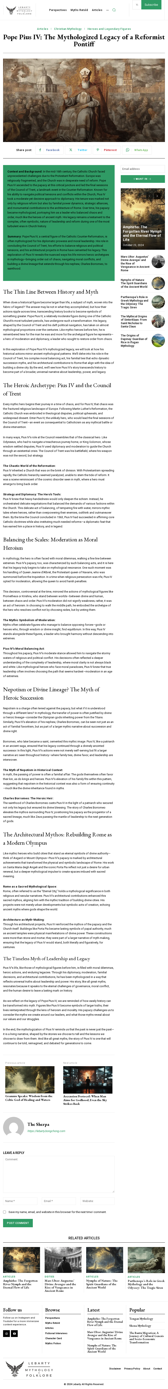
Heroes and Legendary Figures (109, 29)
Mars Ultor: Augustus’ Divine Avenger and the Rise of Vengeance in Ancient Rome (60, 1286)
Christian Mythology (68, 29)
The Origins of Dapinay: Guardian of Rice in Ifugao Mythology (134, 340)
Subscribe (151, 4)
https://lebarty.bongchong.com (46, 1131)
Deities (49, 1277)
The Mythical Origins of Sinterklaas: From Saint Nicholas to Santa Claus (134, 321)
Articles (42, 29)
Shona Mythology (140, 1326)
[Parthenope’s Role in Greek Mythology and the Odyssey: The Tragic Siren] (158, 302)
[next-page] (157, 196)
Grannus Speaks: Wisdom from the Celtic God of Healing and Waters (28, 1098)
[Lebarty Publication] (19, 10)
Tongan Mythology (141, 1319)
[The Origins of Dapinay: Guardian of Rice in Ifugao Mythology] (158, 340)
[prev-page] (149, 196)
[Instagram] (6, 1333)
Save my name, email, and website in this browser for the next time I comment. (58, 1212)
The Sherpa (38, 1124)
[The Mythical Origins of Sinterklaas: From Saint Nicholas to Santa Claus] (158, 321)
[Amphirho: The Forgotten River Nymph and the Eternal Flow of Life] (143, 219)
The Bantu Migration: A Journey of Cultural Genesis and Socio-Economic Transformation (146, 1337)
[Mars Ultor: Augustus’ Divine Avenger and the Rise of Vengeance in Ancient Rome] (158, 261)
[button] (114, 10)
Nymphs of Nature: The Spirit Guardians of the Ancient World (134, 283)
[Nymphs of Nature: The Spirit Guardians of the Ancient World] (158, 283)
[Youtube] (14, 1333)
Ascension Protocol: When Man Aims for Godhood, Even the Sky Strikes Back (85, 1099)
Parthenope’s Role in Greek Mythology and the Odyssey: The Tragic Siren (134, 302)
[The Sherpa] (13, 1127)
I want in (140, 179)
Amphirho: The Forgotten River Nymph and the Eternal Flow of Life (142, 233)
